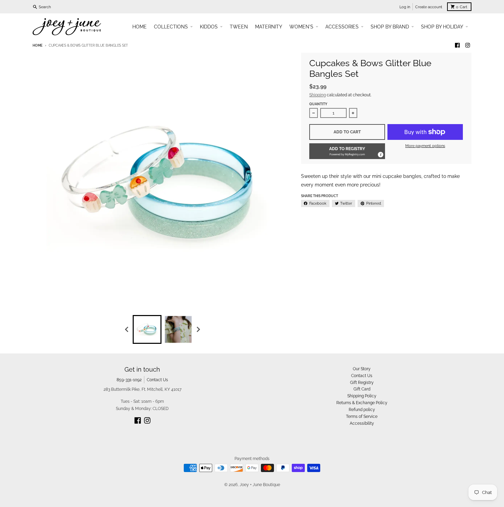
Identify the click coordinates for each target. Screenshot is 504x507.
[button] (347, 151)
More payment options (425, 146)
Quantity (318, 104)
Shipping (317, 94)
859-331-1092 (129, 379)
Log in (404, 7)
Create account (428, 7)
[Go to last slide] (127, 329)
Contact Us (157, 379)
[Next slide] (198, 329)
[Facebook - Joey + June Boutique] (457, 45)
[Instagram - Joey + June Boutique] (467, 45)
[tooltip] (380, 154)
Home (38, 45)
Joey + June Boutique (260, 484)
